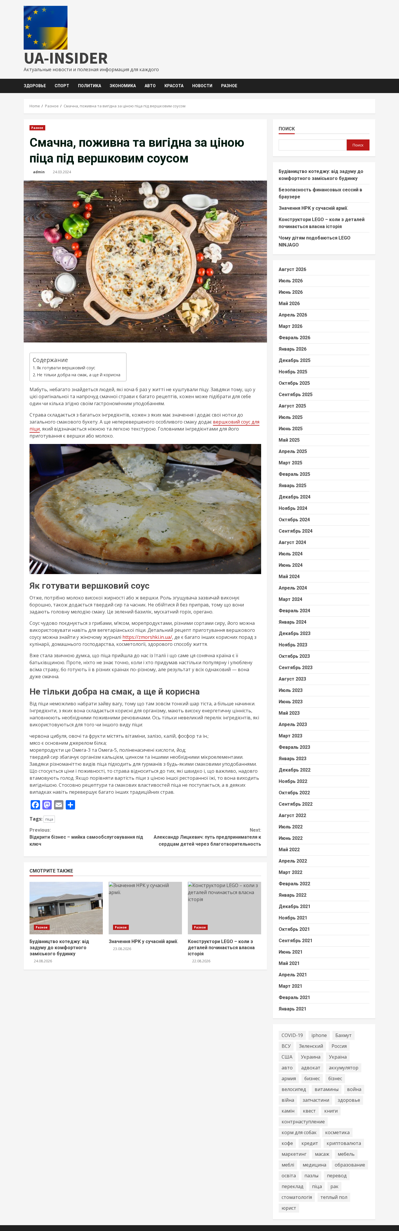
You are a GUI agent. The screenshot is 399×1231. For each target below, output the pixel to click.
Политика (89, 85)
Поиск (287, 129)
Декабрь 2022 (294, 770)
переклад (292, 1186)
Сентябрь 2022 (296, 804)
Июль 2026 (291, 281)
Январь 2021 (292, 1009)
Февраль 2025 (294, 474)
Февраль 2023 (294, 747)
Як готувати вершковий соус (66, 367)
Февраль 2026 (294, 337)
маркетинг (294, 1154)
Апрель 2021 (293, 975)
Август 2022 (292, 815)
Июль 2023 (291, 690)
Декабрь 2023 (294, 633)
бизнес (312, 1078)
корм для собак (299, 1132)
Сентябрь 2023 (296, 667)
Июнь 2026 (291, 292)
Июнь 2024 (291, 565)
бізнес (335, 1078)
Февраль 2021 (294, 997)
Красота (173, 85)
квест (309, 1111)
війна (288, 1100)
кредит (309, 1143)
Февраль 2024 (294, 610)
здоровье (349, 1100)
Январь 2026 (292, 349)
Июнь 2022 (291, 838)
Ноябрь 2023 (293, 645)
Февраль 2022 (294, 883)
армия (289, 1078)
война (354, 1089)
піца (49, 819)
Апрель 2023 (293, 724)
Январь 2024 (292, 622)
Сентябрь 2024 (296, 531)
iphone (319, 1035)
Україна (338, 1057)
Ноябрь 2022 (293, 781)
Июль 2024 (291, 554)
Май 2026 (289, 303)
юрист (289, 1208)
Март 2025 (290, 463)
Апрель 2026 (293, 315)
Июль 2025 (291, 417)
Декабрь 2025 (294, 360)
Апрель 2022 (293, 861)
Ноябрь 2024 (293, 508)
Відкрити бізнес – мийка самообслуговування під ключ (86, 837)
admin (39, 171)
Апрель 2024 (293, 588)
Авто (150, 85)
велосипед (294, 1089)
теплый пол (333, 1197)
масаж (322, 1154)
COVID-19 (292, 1035)
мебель (346, 1154)
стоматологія (297, 1197)
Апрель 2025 (293, 451)
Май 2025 (289, 440)
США (287, 1057)
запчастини (316, 1100)
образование (350, 1165)
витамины (327, 1089)
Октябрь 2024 (294, 519)
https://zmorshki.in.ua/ (147, 637)
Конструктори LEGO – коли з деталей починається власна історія (224, 908)
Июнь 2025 (291, 428)
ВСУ (286, 1046)
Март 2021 (290, 986)
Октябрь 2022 (294, 792)
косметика (337, 1132)
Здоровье (35, 85)
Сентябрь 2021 (296, 940)
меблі (288, 1165)
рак (334, 1186)
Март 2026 (290, 326)
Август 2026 (292, 269)
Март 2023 (290, 736)
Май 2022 (289, 849)
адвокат (310, 1067)
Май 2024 (289, 576)
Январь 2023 (292, 758)
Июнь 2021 (291, 952)
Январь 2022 (292, 895)
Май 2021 (289, 963)
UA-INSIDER (66, 58)
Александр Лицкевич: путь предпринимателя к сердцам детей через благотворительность (207, 837)
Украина (310, 1057)
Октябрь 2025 (294, 383)
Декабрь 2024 (294, 497)
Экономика (123, 85)
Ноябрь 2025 (293, 372)
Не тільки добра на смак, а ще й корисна (78, 374)
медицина (314, 1165)
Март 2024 (290, 599)
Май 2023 (289, 713)
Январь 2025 (292, 485)
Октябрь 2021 (294, 929)
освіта (289, 1175)
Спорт (62, 85)
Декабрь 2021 (294, 906)
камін (288, 1111)
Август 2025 (292, 406)
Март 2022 (290, 872)
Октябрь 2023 (294, 656)
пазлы (311, 1175)
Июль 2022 (291, 827)
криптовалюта (344, 1143)
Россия (339, 1046)
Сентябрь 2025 (296, 394)
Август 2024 (292, 542)
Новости (202, 85)
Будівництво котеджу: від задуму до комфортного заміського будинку (66, 908)
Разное (229, 85)
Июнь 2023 (291, 701)
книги (331, 1111)
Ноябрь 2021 (293, 918)
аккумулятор (343, 1067)
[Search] (373, 86)
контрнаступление (303, 1121)
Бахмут (343, 1035)
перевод (337, 1175)
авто (287, 1067)
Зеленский (311, 1046)
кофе (287, 1143)
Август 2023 (292, 679)
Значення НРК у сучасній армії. (145, 908)
